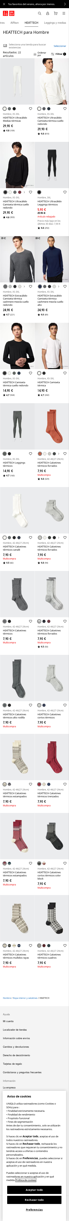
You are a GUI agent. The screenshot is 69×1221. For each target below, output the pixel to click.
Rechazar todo (34, 1200)
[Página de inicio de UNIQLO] (8, 13)
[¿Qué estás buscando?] (40, 13)
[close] (4, 4)
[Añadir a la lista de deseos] (30, 109)
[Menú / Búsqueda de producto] (64, 13)
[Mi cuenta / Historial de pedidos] (48, 13)
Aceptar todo (34, 1190)
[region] (34, 1156)
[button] (17, 81)
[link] (38, 4)
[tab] (14, 23)
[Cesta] (56, 13)
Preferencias (34, 1209)
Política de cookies (26, 1180)
